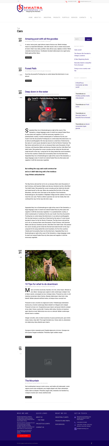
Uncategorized (48, 94)
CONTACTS (82, 17)
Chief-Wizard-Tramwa (31, 41)
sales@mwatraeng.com (85, 1)
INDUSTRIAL (47, 17)
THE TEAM (41, 420)
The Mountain (32, 380)
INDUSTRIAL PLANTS (61, 417)
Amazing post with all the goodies (41, 39)
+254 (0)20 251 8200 (71, 1)
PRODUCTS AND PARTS (62, 421)
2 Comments (48, 41)
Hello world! (78, 50)
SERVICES (74, 17)
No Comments (55, 94)
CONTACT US (40, 427)
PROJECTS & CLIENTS (43, 423)
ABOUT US (37, 17)
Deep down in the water (36, 91)
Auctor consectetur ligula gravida (83, 126)
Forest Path (30, 68)
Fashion (38, 383)
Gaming (38, 286)
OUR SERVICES (59, 424)
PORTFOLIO (65, 17)
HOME (30, 17)
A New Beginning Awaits (81, 59)
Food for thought (40, 41)
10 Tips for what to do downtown (41, 284)
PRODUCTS (56, 17)
